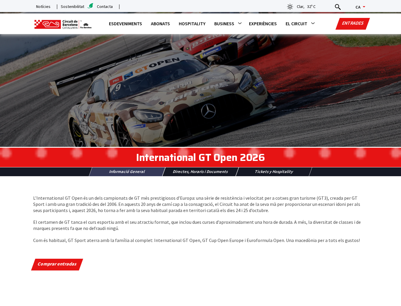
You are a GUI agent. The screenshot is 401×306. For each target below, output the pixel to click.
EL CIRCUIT (296, 24)
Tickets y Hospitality (274, 172)
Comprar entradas (57, 264)
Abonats (160, 24)
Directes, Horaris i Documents (200, 172)
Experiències (263, 24)
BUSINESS (224, 24)
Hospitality (192, 24)
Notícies (43, 7)
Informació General (127, 172)
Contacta (105, 7)
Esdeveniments (125, 24)
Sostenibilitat (72, 7)
